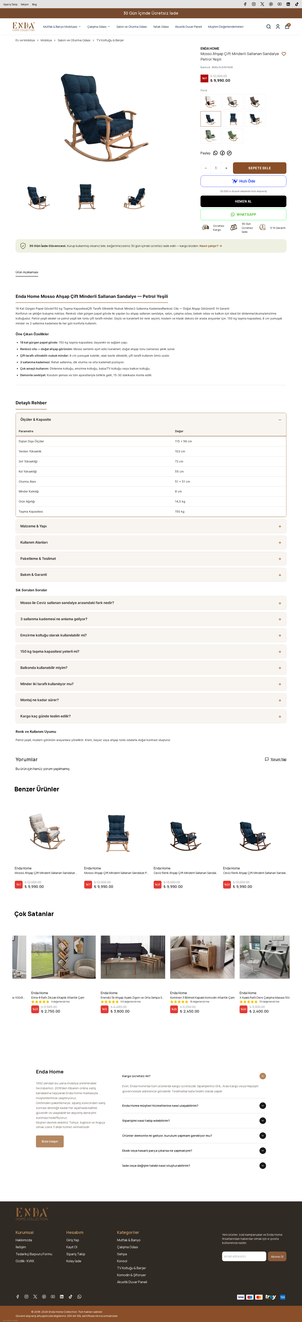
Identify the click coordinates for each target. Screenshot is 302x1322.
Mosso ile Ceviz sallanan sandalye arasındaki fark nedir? (67, 603)
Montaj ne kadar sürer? (39, 700)
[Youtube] (53, 1297)
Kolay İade (73, 1261)
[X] (35, 1297)
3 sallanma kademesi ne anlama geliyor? (53, 619)
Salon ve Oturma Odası (131, 27)
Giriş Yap (72, 1240)
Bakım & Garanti (33, 575)
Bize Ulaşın (50, 1141)
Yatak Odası (161, 27)
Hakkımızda (24, 1240)
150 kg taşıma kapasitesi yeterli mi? (49, 651)
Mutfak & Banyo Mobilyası (60, 27)
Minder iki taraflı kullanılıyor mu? (47, 684)
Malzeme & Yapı (33, 526)
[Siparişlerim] (277, 26)
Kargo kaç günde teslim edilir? (45, 716)
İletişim (25, 4)
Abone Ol (277, 1257)
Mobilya (46, 40)
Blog (34, 4)
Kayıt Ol (71, 1247)
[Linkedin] (62, 1297)
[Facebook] (18, 1297)
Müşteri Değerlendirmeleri (225, 27)
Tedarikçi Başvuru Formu (34, 1254)
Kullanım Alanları (34, 542)
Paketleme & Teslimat (38, 559)
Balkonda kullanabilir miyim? (43, 668)
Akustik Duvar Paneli (188, 27)
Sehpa (122, 1254)
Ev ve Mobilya (25, 40)
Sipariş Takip (10, 4)
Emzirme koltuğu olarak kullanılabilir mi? (53, 635)
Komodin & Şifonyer (131, 1275)
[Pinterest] (44, 1297)
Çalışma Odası (96, 27)
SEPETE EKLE (259, 168)
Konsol (122, 1261)
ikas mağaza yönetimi (10, 1320)
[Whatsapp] (79, 1297)
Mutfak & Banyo (129, 1240)
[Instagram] (26, 1297)
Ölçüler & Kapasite (35, 419)
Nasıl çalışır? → (210, 246)
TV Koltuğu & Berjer (110, 40)
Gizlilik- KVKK (25, 1261)
